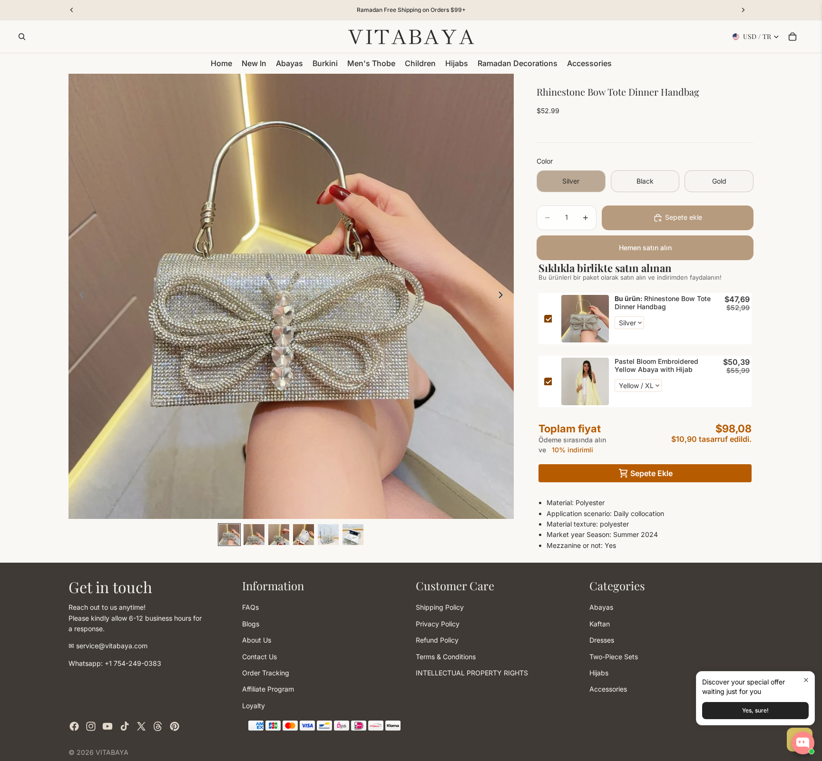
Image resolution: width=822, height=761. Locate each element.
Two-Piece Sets (613, 656)
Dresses (601, 640)
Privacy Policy (438, 623)
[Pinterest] (174, 726)
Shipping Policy (440, 607)
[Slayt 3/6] (278, 534)
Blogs (250, 623)
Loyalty (253, 705)
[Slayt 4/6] (303, 534)
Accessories (608, 689)
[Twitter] (141, 726)
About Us (256, 640)
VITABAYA (112, 752)
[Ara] (21, 36)
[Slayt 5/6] (328, 534)
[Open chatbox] (803, 743)
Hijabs (598, 672)
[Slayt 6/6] (352, 534)
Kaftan (599, 623)
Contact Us (259, 656)
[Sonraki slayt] (503, 296)
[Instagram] (91, 726)
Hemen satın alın (645, 248)
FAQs (250, 607)
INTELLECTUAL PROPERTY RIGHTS (472, 672)
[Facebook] (74, 726)
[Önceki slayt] (78, 296)
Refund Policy (437, 640)
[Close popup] (806, 679)
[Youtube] (107, 726)
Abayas (601, 607)
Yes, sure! (755, 710)
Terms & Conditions (446, 656)
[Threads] (158, 726)
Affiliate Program (268, 689)
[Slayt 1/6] (229, 534)
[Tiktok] (124, 726)
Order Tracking (265, 672)
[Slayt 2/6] (254, 534)
